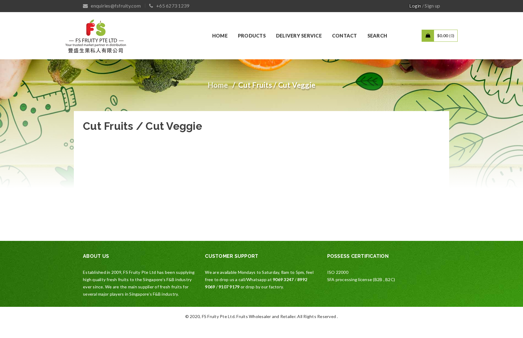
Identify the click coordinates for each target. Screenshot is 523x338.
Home (218, 84)
